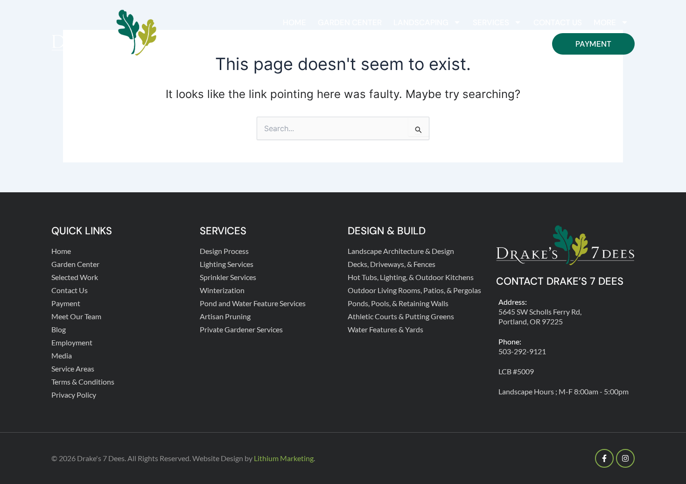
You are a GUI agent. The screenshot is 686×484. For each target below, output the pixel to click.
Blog (58, 329)
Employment (71, 342)
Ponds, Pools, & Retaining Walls (398, 303)
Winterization (222, 290)
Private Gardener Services (241, 329)
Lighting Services (226, 264)
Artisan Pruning (225, 316)
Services (491, 22)
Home (294, 22)
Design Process (224, 250)
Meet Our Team (76, 316)
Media (61, 355)
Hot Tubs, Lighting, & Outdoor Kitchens (411, 277)
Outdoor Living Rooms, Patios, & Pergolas (414, 290)
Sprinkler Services (228, 277)
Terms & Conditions (82, 381)
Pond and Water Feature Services (253, 303)
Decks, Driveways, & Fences (391, 264)
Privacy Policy (73, 394)
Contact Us (557, 22)
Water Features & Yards (385, 329)
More (605, 22)
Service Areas (72, 368)
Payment (593, 44)
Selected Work (74, 277)
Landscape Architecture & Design (401, 250)
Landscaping (420, 22)
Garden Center (350, 22)
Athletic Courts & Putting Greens (401, 316)
